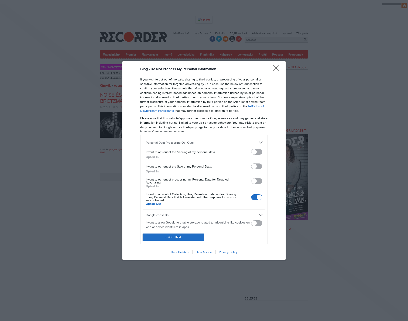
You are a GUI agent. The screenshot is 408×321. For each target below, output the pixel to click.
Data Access (204, 252)
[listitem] (204, 142)
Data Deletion (180, 252)
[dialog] (204, 160)
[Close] (277, 69)
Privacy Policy (228, 252)
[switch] (256, 152)
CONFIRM (173, 237)
